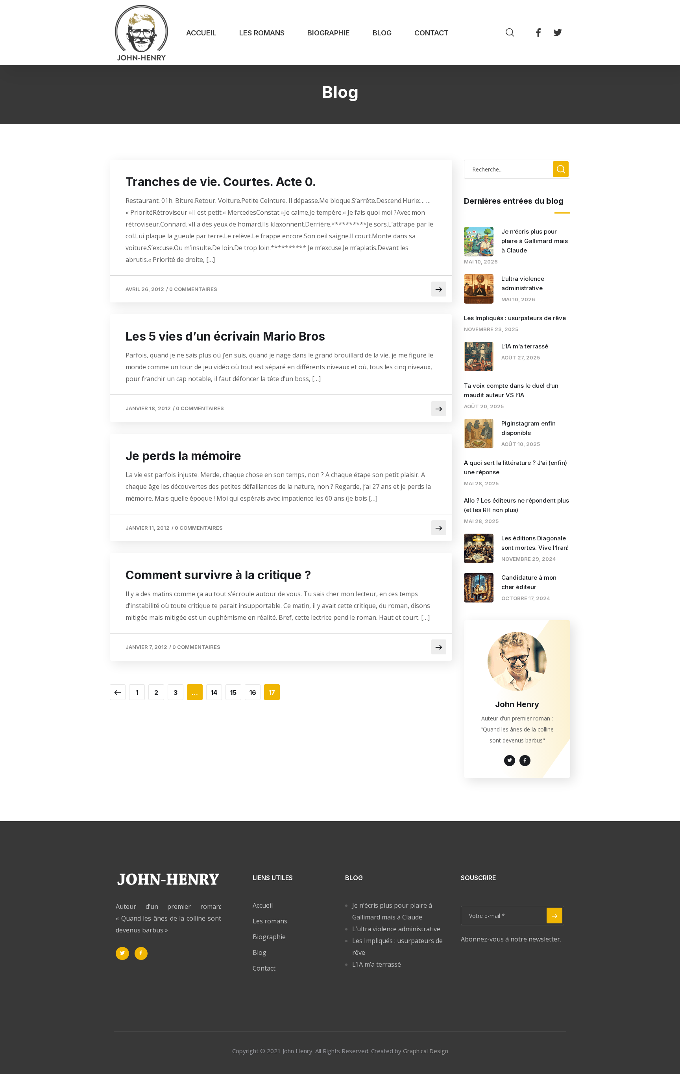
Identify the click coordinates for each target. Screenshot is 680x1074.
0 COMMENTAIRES (193, 289)
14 (214, 692)
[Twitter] (557, 32)
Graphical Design (425, 1051)
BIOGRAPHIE (328, 33)
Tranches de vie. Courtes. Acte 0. (221, 182)
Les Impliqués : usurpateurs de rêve (515, 318)
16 (252, 692)
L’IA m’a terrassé (524, 346)
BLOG (382, 33)
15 (233, 692)
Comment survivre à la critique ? (218, 575)
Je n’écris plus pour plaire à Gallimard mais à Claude (534, 241)
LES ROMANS (262, 33)
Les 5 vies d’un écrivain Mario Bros (225, 336)
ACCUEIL (201, 33)
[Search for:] (517, 169)
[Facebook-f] (538, 32)
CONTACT (431, 33)
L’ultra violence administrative (396, 929)
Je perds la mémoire (183, 456)
